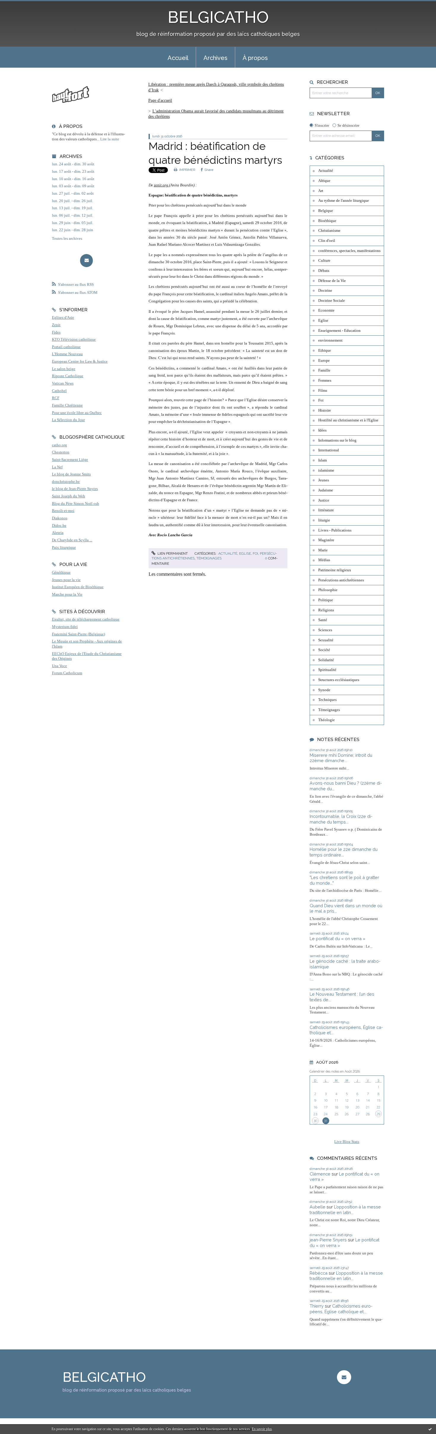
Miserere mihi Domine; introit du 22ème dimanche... (341, 758)
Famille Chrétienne (67, 405)
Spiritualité (327, 670)
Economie (326, 310)
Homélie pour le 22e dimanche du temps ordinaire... (344, 852)
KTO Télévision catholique (74, 339)
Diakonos (59, 518)
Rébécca (318, 1273)
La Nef (57, 467)
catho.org (59, 445)
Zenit (56, 325)
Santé (322, 620)
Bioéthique (327, 221)
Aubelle (317, 1206)
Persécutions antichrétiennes (341, 580)
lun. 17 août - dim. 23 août (73, 171)
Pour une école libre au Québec (77, 413)
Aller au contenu (18, 5)
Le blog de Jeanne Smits (71, 474)
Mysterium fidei (65, 627)
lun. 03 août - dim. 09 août (73, 186)
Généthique (61, 572)
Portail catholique (66, 347)
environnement (330, 340)
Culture (324, 260)
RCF (55, 398)
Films (322, 390)
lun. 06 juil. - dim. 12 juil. (72, 215)
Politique (325, 600)
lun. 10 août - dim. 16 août (73, 179)
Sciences (325, 630)
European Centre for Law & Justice (80, 361)
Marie (323, 550)
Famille (324, 370)
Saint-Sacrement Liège (70, 460)
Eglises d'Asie (63, 317)
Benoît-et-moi (63, 511)
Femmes (324, 380)
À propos (255, 57)
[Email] (86, 260)
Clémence (320, 1173)
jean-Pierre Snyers (328, 1239)
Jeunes (323, 480)
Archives (215, 57)
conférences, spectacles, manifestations (349, 251)
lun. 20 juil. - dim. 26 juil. (72, 201)
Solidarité (326, 660)
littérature (326, 510)
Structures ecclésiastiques (338, 680)
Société (324, 650)
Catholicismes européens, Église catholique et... (341, 1308)
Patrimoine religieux (334, 570)
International (328, 450)
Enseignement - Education (339, 331)
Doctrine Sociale (331, 301)
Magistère (326, 540)
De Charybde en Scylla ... (72, 540)
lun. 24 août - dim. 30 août (73, 164)
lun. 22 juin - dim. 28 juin (72, 230)
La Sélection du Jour (68, 420)
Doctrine (325, 290)
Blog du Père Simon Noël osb (75, 504)
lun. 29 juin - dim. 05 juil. (72, 223)
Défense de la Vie (332, 281)
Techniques (327, 700)
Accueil (178, 57)
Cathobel (59, 391)
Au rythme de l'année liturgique (343, 201)
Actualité (227, 553)
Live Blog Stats (346, 1142)
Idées (322, 430)
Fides (56, 332)
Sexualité (325, 640)
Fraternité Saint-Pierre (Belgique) (78, 634)
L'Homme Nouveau (67, 354)
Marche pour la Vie (67, 594)
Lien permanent (172, 553)
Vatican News (63, 383)
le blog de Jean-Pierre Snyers (75, 489)
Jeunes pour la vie (66, 580)
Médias (324, 560)
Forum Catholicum (67, 673)
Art (320, 191)
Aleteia (57, 533)
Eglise (245, 553)
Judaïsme (325, 490)
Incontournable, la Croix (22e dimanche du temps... (341, 819)
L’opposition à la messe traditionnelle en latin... (345, 1209)
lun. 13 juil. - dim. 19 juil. (72, 208)
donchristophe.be (66, 482)
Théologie (326, 720)
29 (378, 1114)
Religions (326, 610)
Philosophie (328, 590)
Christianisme (329, 231)
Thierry (317, 1305)
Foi (255, 553)
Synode (324, 690)
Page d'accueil (160, 100)
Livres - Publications (334, 530)
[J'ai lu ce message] (430, 1429)
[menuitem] (178, 57)
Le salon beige (63, 369)
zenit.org (161, 185)
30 (315, 1121)
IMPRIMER (186, 170)
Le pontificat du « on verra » (337, 938)
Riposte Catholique (67, 376)
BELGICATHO (218, 17)
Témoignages (209, 558)
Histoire (324, 410)
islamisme (326, 470)
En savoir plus (262, 1429)
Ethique (324, 350)
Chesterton (60, 452)
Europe (324, 360)
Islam (322, 460)
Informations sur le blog (337, 440)
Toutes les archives (67, 239)
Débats (323, 271)
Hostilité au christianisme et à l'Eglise (348, 420)
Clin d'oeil (326, 241)
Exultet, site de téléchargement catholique (86, 619)
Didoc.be (59, 526)
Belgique (325, 211)
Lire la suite (109, 139)
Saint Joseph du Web (68, 496)
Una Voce (59, 666)
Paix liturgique (64, 547)
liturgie (324, 520)
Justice (323, 500)
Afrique (324, 181)
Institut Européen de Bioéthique (78, 587)
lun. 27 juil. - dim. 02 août (73, 193)
